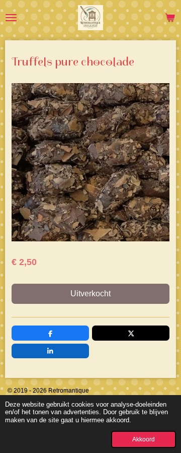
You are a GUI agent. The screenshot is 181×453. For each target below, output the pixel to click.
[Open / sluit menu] (11, 17)
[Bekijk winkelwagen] (170, 17)
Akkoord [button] (143, 439)
